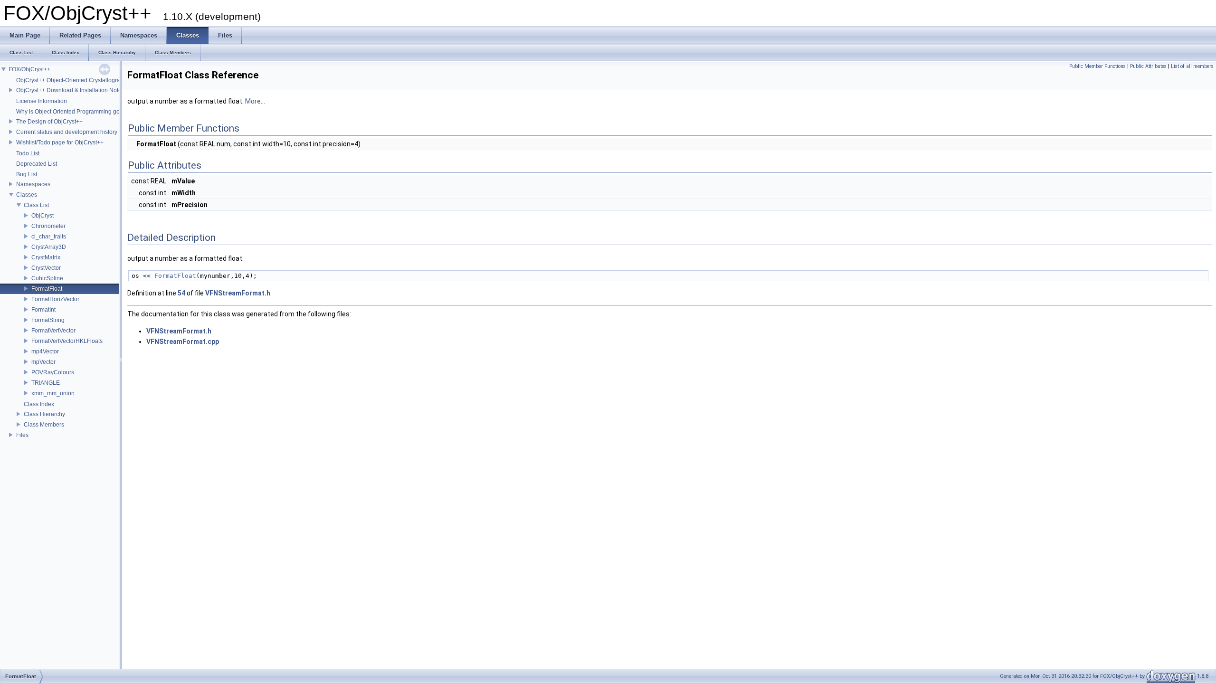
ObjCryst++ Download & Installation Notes (70, 90)
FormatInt (43, 309)
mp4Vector (45, 351)
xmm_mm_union (53, 393)
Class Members (44, 424)
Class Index (39, 404)
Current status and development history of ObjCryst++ (85, 132)
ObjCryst (42, 215)
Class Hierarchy (44, 414)
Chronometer (48, 226)
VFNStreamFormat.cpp (182, 341)
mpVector (43, 362)
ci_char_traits (48, 236)
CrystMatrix (45, 257)
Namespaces (33, 184)
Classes (26, 194)
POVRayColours (52, 372)
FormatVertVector (53, 330)
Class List (36, 205)
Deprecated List (36, 164)
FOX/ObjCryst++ (29, 69)
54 (181, 293)
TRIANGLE (45, 383)
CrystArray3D (48, 247)
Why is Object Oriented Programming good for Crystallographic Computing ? (114, 111)
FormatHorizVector (55, 299)
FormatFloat (46, 288)
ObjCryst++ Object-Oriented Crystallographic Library (83, 80)
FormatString (48, 320)
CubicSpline (47, 278)
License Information (41, 101)
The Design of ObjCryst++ (49, 121)
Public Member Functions (1097, 66)
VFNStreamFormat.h (237, 293)
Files (22, 435)
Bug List (26, 174)
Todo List (27, 153)
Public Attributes (1148, 66)
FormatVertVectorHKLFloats (67, 341)
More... (255, 101)
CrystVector (46, 268)
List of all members (1192, 66)
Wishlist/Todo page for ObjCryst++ (60, 142)
